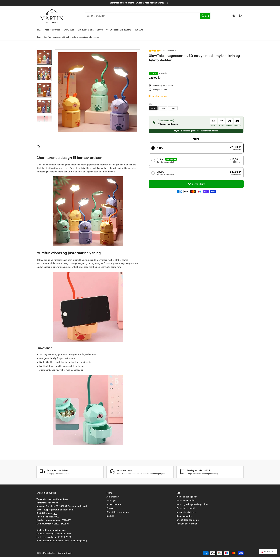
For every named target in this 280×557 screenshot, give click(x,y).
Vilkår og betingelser (186, 496)
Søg (178, 492)
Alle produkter (52, 30)
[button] (196, 148)
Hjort (163, 108)
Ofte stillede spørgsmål (118, 30)
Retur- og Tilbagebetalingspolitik (192, 504)
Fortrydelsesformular (186, 523)
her (55, 513)
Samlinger (69, 30)
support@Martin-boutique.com (59, 509)
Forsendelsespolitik (186, 500)
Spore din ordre (85, 30)
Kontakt (139, 30)
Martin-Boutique (49, 553)
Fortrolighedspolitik (186, 508)
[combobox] (148, 16)
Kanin (172, 108)
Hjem (38, 30)
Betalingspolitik (184, 516)
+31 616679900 (51, 516)
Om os (100, 30)
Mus (153, 108)
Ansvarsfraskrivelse (186, 512)
